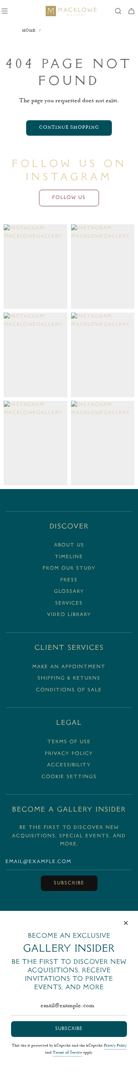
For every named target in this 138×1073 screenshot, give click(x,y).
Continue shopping (69, 127)
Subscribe (69, 883)
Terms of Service (67, 1053)
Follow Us (69, 198)
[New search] (118, 11)
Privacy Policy (115, 1046)
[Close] (125, 923)
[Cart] (131, 11)
